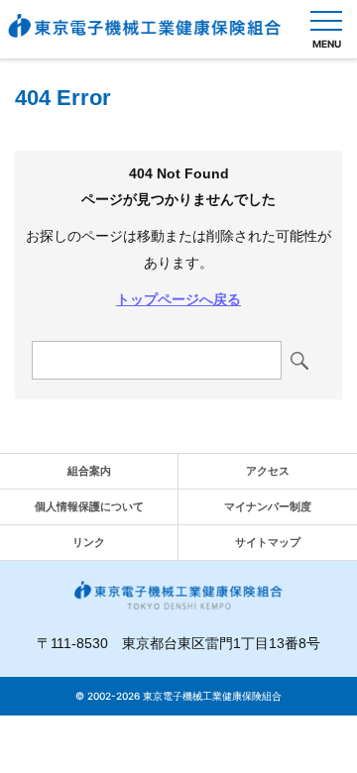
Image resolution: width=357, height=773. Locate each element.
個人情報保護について (89, 506)
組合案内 (89, 471)
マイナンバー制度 (267, 506)
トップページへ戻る (178, 299)
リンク (88, 542)
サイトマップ (267, 542)
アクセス (268, 471)
